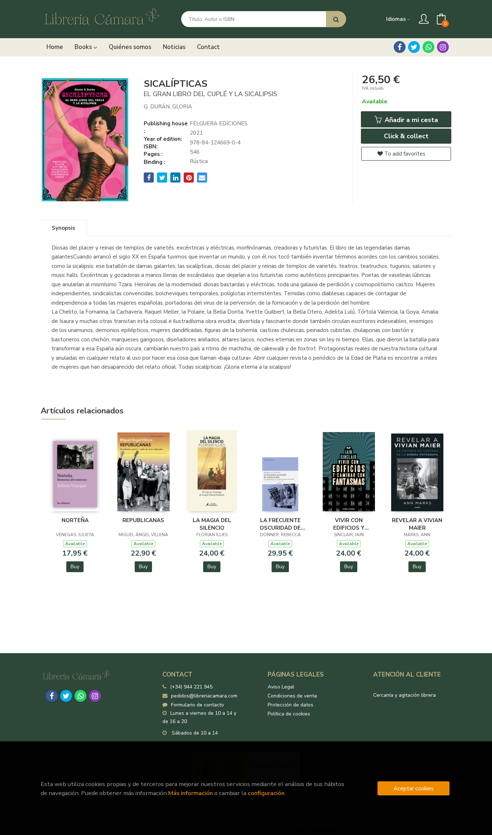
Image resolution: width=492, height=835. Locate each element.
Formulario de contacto (197, 704)
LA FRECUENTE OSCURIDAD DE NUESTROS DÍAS (280, 524)
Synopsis (63, 228)
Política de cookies (289, 713)
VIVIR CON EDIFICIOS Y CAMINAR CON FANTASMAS (349, 524)
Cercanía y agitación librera (404, 695)
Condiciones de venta (292, 695)
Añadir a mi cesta (410, 120)
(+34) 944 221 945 (191, 686)
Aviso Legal (281, 686)
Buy (75, 566)
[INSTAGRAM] (443, 47)
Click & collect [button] (406, 136)
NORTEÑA (75, 520)
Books (84, 47)
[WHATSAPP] (428, 47)
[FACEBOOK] (400, 47)
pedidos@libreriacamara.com (204, 695)
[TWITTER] (414, 47)
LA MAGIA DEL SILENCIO (212, 524)
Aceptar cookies (414, 788)
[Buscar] (336, 19)
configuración (266, 793)
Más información (190, 793)
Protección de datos (290, 704)
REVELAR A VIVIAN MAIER (417, 524)
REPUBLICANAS (143, 520)
